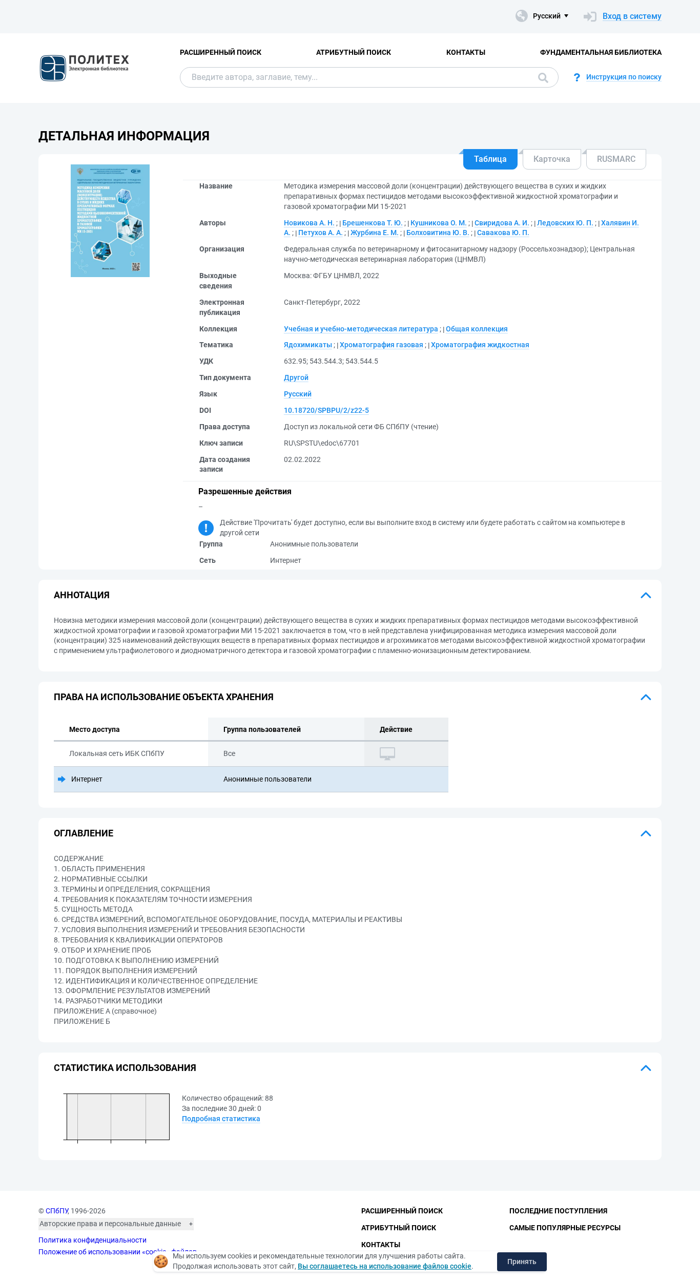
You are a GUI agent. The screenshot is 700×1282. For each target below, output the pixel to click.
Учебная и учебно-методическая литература (361, 329)
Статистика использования (125, 1067)
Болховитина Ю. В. (437, 232)
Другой (296, 377)
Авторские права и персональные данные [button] (110, 1224)
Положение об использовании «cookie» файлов (117, 1252)
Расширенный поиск (220, 52)
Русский (298, 394)
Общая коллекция (477, 329)
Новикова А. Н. (309, 223)
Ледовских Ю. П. (565, 223)
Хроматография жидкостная (480, 345)
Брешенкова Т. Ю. (372, 223)
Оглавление (83, 833)
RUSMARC (616, 159)
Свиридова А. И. (502, 223)
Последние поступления (558, 1211)
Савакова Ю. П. (503, 232)
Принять (522, 1261)
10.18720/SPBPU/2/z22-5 (326, 410)
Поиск (541, 77)
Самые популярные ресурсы (565, 1228)
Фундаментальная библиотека (601, 52)
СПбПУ (57, 1211)
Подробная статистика (221, 1119)
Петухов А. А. (320, 232)
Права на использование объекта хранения (164, 696)
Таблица (490, 159)
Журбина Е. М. (375, 232)
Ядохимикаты (308, 345)
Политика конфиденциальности (92, 1240)
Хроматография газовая (381, 345)
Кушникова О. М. (438, 223)
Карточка (551, 159)
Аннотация (82, 595)
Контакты (465, 52)
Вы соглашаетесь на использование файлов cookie (384, 1266)
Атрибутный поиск (353, 52)
